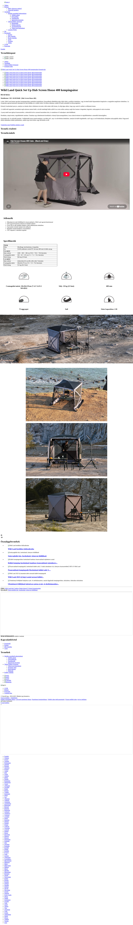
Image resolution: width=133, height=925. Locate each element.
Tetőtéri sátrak (16, 15)
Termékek (7, 12)
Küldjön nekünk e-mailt (17, 125)
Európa (10, 34)
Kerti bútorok (12, 669)
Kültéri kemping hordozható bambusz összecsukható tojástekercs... (33, 563)
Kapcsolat (7, 46)
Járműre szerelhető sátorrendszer (17, 13)
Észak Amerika (12, 38)
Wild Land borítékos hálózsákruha (21, 549)
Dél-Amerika (11, 36)
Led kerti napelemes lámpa (23, 699)
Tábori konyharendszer (18, 28)
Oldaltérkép (14, 698)
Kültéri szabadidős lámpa (8, 699)
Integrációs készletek (17, 20)
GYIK (6, 44)
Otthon (6, 5)
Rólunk (6, 7)
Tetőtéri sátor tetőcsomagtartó (56, 699)
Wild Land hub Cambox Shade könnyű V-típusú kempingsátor (23, 588)
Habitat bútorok (16, 25)
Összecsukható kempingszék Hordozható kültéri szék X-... (29, 570)
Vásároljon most (5, 125)
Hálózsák (10, 671)
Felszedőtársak (12, 659)
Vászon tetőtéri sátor (71, 699)
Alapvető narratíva (13, 10)
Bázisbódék (15, 23)
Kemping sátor (8, 66)
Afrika (10, 43)
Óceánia (10, 41)
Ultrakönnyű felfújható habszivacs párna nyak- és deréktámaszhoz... (33, 584)
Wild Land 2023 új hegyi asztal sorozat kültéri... (26, 577)
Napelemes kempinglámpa (39, 699)
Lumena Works (12, 30)
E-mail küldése (5, 703)
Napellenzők (15, 18)
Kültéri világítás (8, 672)
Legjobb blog (8, 693)
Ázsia (9, 39)
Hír (5, 31)
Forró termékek (5, 698)
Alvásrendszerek (16, 26)
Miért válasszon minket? (15, 8)
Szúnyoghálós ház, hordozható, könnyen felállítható (27, 556)
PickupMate (15, 16)
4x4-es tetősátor (81, 699)
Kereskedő (7, 33)
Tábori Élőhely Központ (15, 21)
